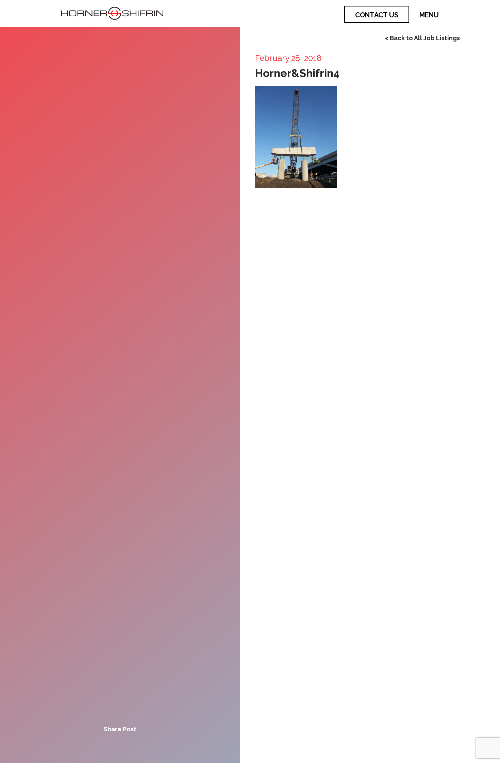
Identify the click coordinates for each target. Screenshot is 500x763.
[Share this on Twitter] (120, 746)
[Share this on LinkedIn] (143, 746)
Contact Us (376, 15)
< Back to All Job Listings (422, 38)
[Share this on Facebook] (97, 746)
